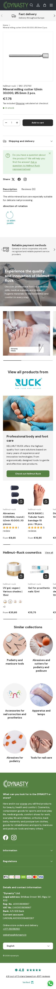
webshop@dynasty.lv (14, 934)
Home (5, 25)
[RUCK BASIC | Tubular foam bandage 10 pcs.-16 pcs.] (39, 495)
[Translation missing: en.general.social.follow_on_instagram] (25, 179)
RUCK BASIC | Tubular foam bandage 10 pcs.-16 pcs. (36, 519)
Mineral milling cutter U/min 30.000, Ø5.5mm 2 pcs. (25, 27)
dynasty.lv (14, 955)
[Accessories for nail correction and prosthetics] (14, 694)
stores (23, 803)
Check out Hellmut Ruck (28, 473)
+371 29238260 (11, 928)
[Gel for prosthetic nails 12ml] (39, 569)
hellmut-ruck (9, 86)
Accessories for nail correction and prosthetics (14, 714)
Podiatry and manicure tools (15, 661)
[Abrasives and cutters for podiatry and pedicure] (41, 644)
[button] (44, 5)
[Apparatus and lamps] (41, 694)
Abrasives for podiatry (15, 759)
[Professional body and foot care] (28, 413)
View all (49, 552)
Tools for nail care (41, 757)
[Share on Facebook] (19, 179)
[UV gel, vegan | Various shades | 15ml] (14, 569)
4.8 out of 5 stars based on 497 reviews (28, 976)
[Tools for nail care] (41, 742)
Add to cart (38, 122)
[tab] (10, 189)
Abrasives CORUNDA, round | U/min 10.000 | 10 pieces (13, 519)
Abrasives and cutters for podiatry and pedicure (41, 665)
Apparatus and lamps (41, 712)
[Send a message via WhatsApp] (50, 983)
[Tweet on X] (13, 179)
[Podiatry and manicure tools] (14, 644)
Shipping (20, 103)
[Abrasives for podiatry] (14, 742)
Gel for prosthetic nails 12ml (39, 589)
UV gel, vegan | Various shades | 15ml (12, 591)
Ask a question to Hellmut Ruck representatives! (26, 165)
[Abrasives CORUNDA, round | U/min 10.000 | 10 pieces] (14, 495)
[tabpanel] (28, 211)
